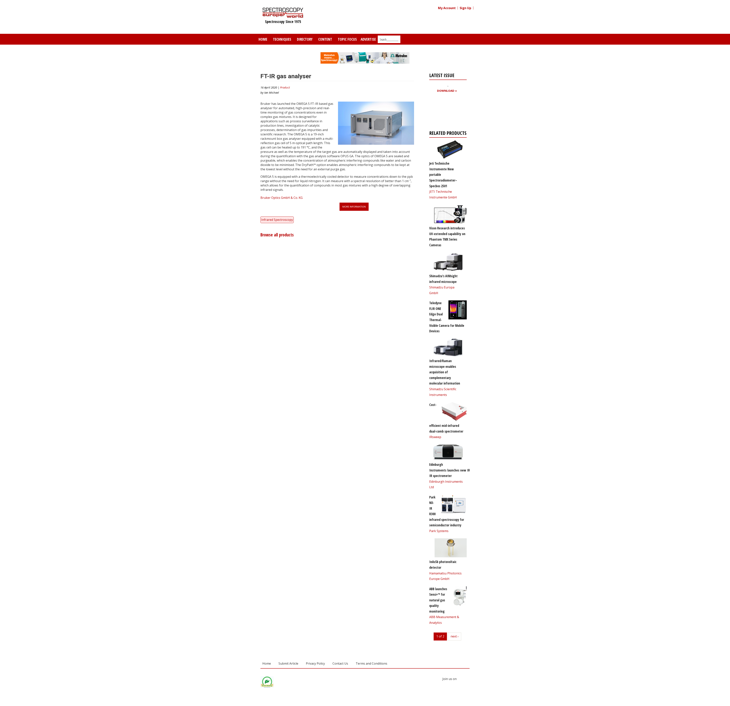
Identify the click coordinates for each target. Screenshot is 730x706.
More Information (354, 206)
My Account (447, 7)
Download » (447, 90)
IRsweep (435, 437)
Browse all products (277, 235)
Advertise (368, 39)
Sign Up (465, 7)
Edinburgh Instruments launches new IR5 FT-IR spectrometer (453, 470)
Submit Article (288, 663)
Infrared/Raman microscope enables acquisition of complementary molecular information (444, 372)
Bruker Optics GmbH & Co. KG (281, 198)
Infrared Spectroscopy (277, 220)
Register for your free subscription (447, 112)
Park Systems (438, 531)
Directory (305, 39)
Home (263, 39)
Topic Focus (347, 39)
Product (285, 87)
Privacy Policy (315, 663)
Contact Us (340, 663)
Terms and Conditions (371, 663)
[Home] (283, 16)
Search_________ (389, 39)
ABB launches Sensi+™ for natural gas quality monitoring (438, 600)
